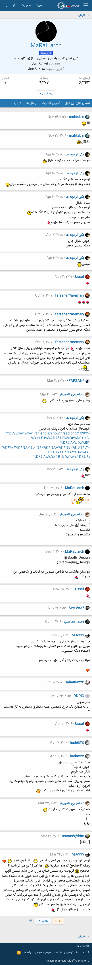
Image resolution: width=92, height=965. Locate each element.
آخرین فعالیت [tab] (51, 103)
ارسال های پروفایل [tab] (77, 103)
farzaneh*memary (69, 295)
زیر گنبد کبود (21, 58)
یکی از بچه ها (75, 154)
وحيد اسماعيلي (74, 622)
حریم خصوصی (42, 952)
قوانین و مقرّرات (63, 952)
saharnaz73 (74, 682)
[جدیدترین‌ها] (14, 5)
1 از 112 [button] (58, 920)
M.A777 (78, 635)
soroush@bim (73, 836)
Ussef (79, 277)
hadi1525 (77, 742)
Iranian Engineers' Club (67, 961)
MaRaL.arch (74, 488)
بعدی (44, 920)
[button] (86, 5)
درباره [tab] (17, 103)
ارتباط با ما (82, 952)
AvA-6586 (76, 608)
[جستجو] (5, 5)
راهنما (27, 952)
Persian (80, 946)
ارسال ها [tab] (31, 103)
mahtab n (76, 117)
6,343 (84, 83)
